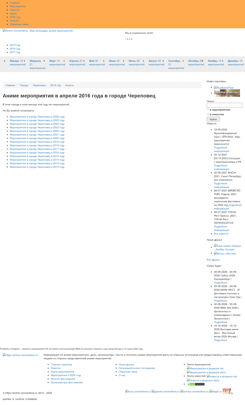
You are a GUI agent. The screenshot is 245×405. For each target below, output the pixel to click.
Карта (13, 13)
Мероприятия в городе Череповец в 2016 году (37, 152)
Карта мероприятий (62, 371)
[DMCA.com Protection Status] (196, 384)
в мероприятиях (220, 109)
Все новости (221, 233)
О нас (122, 375)
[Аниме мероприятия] (20, 354)
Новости (15, 9)
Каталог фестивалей (63, 378)
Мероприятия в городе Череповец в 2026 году (37, 116)
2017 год (15, 52)
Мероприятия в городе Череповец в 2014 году (37, 159)
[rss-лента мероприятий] (205, 368)
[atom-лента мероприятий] (206, 372)
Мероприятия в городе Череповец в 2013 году (37, 163)
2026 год (15, 17)
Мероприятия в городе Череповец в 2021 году (37, 134)
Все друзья (213, 259)
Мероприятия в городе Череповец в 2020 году (37, 138)
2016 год (15, 48)
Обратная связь (19, 24)
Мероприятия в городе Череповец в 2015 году (37, 156)
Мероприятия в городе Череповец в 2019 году (37, 141)
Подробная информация (221, 149)
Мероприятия (18, 6)
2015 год (15, 45)
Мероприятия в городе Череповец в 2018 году (37, 145)
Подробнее (220, 282)
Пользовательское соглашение (137, 368)
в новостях (217, 114)
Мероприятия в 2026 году (66, 375)
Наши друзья (126, 364)
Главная (15, 2)
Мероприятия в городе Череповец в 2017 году (37, 149)
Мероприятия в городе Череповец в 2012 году (37, 166)
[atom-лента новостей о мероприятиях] (203, 380)
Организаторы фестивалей (67, 382)
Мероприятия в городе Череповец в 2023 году (37, 127)
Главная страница (61, 364)
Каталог (14, 20)
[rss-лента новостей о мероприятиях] (222, 376)
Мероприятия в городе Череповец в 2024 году (37, 123)
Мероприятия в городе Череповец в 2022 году (37, 131)
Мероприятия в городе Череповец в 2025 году (37, 120)
